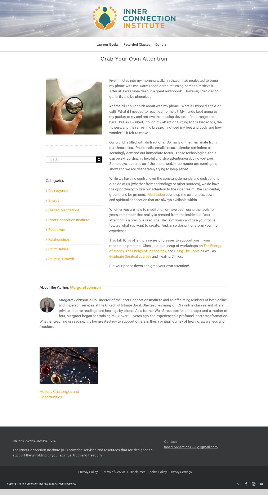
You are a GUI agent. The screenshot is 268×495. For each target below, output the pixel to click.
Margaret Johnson (85, 287)
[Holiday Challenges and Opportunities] (69, 365)
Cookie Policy (157, 472)
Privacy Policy (88, 472)
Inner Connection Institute (68, 220)
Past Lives (56, 229)
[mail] (238, 484)
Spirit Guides (58, 249)
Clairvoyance (58, 191)
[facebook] (246, 484)
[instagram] (253, 484)
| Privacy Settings (180, 472)
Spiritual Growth (61, 259)
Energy (53, 200)
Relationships (59, 239)
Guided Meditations (64, 210)
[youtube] (261, 484)
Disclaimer (137, 472)
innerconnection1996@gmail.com (191, 447)
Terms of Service (114, 472)
